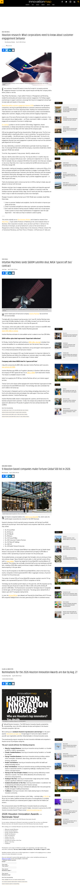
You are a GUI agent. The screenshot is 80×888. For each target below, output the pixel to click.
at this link (46, 796)
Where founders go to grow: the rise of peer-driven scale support (69, 391)
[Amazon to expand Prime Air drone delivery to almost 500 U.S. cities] (58, 175)
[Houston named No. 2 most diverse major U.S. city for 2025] (58, 539)
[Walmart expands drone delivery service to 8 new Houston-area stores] (58, 746)
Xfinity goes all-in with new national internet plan (68, 801)
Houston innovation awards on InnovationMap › (11, 884)
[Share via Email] (13, 50)
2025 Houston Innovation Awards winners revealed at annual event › (15, 882)
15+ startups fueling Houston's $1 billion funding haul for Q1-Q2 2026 (70, 558)
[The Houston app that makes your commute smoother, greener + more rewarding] (58, 812)
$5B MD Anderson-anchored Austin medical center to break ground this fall (70, 130)
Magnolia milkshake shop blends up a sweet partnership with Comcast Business (70, 605)
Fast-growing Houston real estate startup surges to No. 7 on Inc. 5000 (70, 165)
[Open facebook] (62, 1)
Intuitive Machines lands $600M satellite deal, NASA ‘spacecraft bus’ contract (37, 264)
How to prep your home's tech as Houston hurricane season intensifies (70, 822)
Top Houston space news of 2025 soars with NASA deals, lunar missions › (15, 410)
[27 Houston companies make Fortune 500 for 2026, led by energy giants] (58, 345)
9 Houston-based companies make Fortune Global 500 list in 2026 (36, 469)
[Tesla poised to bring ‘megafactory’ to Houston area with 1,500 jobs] (58, 119)
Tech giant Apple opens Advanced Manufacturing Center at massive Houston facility (70, 110)
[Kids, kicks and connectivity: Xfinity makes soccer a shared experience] (58, 594)
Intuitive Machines (34, 314)
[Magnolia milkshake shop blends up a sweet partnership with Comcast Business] (58, 604)
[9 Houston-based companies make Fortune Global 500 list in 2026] (27, 498)
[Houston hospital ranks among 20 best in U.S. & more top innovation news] (58, 355)
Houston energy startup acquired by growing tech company (70, 756)
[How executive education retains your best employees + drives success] (58, 411)
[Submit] (78, 2)
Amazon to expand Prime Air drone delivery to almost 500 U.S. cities (70, 176)
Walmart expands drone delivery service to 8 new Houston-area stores (70, 747)
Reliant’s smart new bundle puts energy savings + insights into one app (70, 613)
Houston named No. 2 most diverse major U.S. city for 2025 (69, 538)
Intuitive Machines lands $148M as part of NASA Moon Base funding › (15, 414)
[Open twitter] (66, 1)
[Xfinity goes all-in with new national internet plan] (58, 802)
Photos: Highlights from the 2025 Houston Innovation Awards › (13, 879)
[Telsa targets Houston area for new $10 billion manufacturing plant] (58, 185)
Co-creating (5, 124)
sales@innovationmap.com (34, 810)
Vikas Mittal (5, 222)
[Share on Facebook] (3, 50)
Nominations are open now (13, 734)
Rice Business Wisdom (10, 42)
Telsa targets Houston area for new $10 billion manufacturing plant (70, 185)
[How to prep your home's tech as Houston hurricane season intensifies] (58, 822)
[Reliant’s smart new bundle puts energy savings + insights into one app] (58, 614)
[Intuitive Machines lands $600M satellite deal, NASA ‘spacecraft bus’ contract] (27, 295)
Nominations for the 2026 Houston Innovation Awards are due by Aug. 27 (39, 672)
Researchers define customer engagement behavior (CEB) (17, 105)
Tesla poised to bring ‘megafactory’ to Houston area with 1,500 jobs (70, 119)
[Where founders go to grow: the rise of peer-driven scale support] (58, 391)
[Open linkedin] (74, 1)
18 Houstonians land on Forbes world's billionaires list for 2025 (69, 548)
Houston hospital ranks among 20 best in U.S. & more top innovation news (70, 356)
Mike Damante (5, 472)
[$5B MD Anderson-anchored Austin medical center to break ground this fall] (58, 129)
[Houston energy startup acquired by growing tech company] (58, 756)
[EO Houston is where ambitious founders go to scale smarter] (58, 401)
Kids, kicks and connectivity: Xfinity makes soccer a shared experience (70, 594)
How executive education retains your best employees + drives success (70, 412)
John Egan (4, 269)
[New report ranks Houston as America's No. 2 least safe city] (58, 766)
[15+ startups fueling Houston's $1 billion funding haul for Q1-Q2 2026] (58, 558)
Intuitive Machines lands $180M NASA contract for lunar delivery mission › (15, 416)
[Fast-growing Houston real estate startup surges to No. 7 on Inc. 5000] (58, 165)
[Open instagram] (70, 1)
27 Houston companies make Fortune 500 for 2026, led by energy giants (69, 346)
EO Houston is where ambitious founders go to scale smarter (69, 401)
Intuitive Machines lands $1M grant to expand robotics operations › (14, 412)
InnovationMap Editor (6, 675)
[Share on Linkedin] (9, 50)
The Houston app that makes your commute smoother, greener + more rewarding (70, 812)
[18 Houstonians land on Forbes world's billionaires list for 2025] (58, 549)
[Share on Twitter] (6, 50)
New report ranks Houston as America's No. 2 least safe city (69, 766)
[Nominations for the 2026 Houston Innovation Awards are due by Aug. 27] (27, 705)
